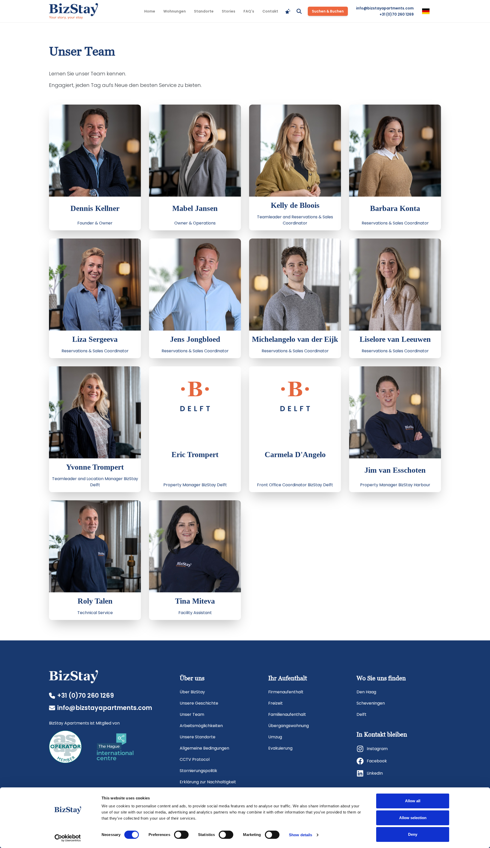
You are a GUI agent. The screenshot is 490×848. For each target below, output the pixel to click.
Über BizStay (192, 692)
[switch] (181, 835)
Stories (228, 11)
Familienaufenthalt (287, 714)
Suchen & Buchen (328, 11)
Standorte (204, 11)
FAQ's (248, 11)
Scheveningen (371, 703)
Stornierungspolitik (198, 771)
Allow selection (412, 818)
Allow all (412, 801)
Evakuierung (280, 748)
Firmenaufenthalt (285, 692)
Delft (361, 714)
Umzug (275, 737)
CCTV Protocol (195, 759)
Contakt (270, 11)
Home (149, 11)
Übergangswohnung (288, 726)
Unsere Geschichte (199, 703)
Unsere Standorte (197, 737)
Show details (300, 835)
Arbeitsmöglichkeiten (201, 726)
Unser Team (192, 714)
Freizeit (275, 703)
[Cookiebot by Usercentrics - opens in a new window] (67, 838)
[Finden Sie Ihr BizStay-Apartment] (287, 11)
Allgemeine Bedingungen (204, 748)
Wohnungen (174, 11)
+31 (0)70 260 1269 (396, 14)
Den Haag (366, 692)
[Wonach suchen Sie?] (299, 11)
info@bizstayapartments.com (385, 8)
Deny (412, 834)
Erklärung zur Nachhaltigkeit (208, 782)
